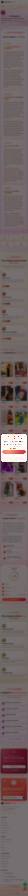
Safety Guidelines (13, 448)
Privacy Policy (19, 446)
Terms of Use (13, 446)
